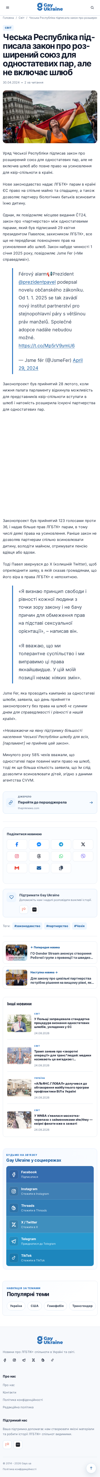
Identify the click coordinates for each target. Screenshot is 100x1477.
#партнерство (57, 926)
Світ (21, 17)
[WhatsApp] (61, 856)
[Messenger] (39, 844)
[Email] (39, 868)
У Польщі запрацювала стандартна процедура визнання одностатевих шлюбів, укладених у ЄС (62, 1023)
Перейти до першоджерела (42, 802)
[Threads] (39, 856)
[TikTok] (54, 1362)
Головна (8, 17)
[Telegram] (61, 844)
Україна (39, 1078)
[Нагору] (91, 1468)
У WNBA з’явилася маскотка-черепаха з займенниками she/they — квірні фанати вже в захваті (63, 1119)
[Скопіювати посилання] (61, 868)
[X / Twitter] (35, 1362)
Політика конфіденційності (23, 1400)
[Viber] (83, 856)
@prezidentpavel (37, 282)
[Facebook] (17, 844)
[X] (83, 844)
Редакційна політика (18, 1407)
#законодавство (27, 926)
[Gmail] (17, 868)
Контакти (9, 1392)
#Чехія (79, 926)
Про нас (9, 1385)
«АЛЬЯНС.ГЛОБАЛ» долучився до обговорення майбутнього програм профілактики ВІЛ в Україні (61, 1087)
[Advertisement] (50, 468)
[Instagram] (17, 856)
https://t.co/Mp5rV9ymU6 (47, 345)
